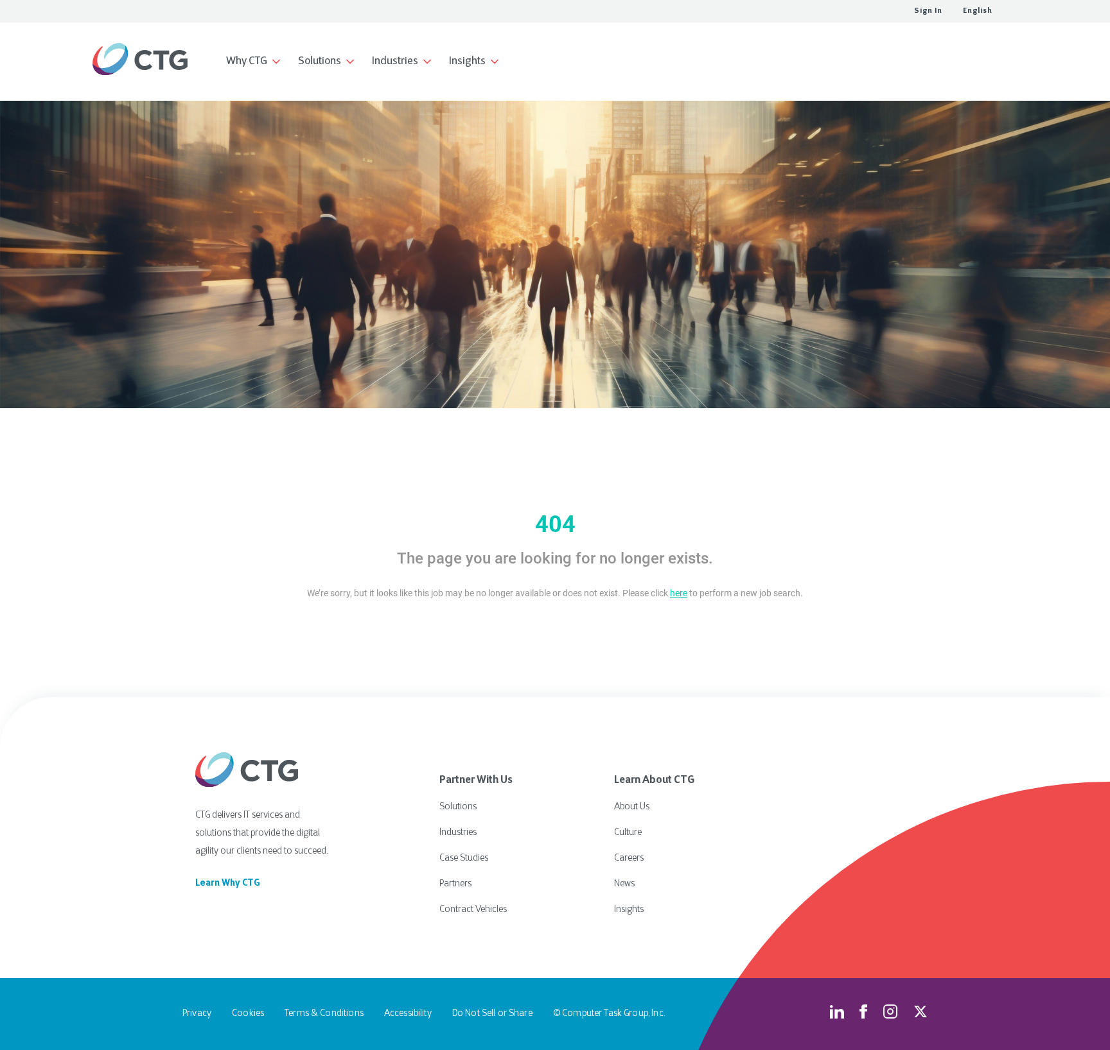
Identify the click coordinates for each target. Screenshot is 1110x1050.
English (977, 11)
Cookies (248, 1014)
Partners (455, 884)
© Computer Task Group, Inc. (609, 1014)
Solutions (458, 807)
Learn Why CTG (227, 883)
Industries (458, 833)
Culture (628, 833)
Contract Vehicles (473, 910)
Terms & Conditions (324, 1014)
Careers (629, 858)
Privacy (196, 1014)
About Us (631, 807)
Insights (629, 910)
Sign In (928, 11)
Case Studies (463, 858)
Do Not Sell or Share (492, 1014)
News (624, 884)
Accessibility (408, 1014)
